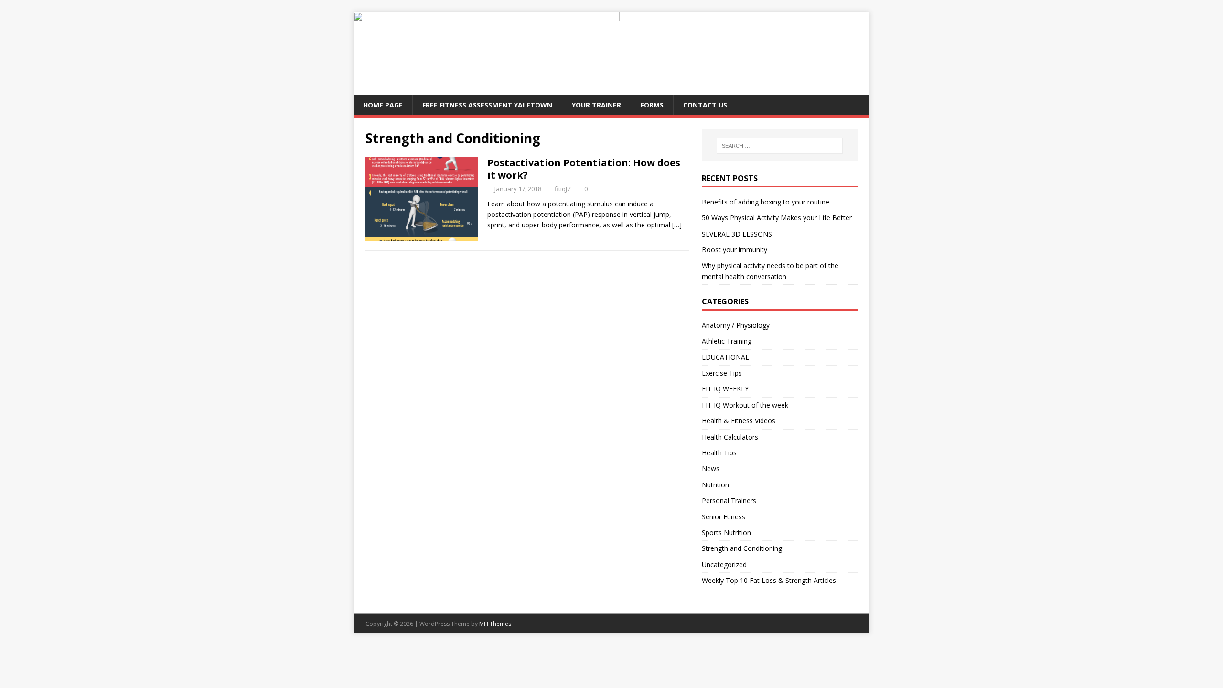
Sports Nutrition (726, 532)
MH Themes (495, 624)
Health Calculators (730, 436)
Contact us (705, 104)
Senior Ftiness (723, 516)
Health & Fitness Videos (738, 420)
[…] (677, 224)
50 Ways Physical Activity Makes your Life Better (777, 217)
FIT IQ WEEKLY (725, 388)
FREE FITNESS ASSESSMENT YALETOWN (487, 104)
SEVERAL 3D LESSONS (737, 233)
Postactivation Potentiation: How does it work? (583, 169)
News (710, 468)
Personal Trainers (729, 500)
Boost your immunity (734, 249)
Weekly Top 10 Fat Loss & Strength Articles (769, 580)
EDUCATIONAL (725, 357)
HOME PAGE (383, 104)
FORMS (652, 104)
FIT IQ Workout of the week (745, 404)
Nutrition (715, 484)
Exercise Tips (722, 372)
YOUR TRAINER (596, 104)
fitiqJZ (563, 188)
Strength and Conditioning (742, 548)
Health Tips (719, 452)
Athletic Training (726, 340)
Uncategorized (724, 564)
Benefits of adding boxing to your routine (765, 201)
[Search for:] (779, 146)
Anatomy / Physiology (736, 325)
